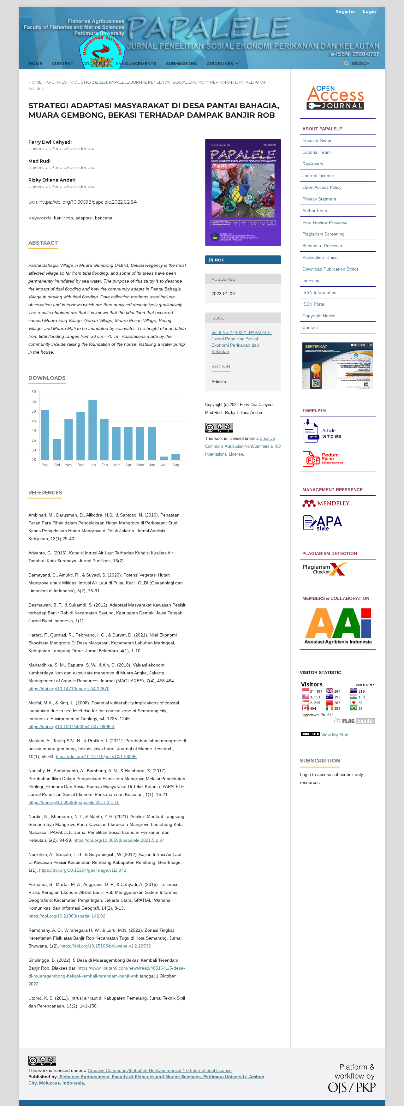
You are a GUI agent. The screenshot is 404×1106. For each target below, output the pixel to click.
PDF (219, 259)
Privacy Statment (319, 198)
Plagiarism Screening (323, 233)
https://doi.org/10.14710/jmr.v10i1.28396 (96, 756)
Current (63, 63)
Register (345, 11)
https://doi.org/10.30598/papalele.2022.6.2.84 (88, 202)
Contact (310, 327)
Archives (94, 63)
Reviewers (313, 163)
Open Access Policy (322, 187)
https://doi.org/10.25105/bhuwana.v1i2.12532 (105, 945)
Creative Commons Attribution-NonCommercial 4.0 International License (243, 446)
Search (360, 63)
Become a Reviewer (322, 245)
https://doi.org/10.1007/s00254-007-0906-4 (71, 726)
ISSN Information (319, 292)
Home (35, 63)
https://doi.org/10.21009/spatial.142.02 (66, 915)
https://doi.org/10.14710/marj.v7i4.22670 (69, 688)
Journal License (318, 175)
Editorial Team (316, 152)
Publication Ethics (319, 257)
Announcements (136, 63)
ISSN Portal (313, 304)
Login (369, 11)
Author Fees (314, 210)
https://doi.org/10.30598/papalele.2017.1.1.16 (74, 802)
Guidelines (220, 63)
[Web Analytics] (310, 734)
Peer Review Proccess (324, 222)
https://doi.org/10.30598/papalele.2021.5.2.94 (119, 840)
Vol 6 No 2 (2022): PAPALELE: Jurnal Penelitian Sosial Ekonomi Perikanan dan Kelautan (169, 82)
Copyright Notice (319, 315)
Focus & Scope (317, 140)
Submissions (181, 63)
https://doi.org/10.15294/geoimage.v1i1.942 (82, 870)
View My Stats (335, 734)
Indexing (310, 280)
